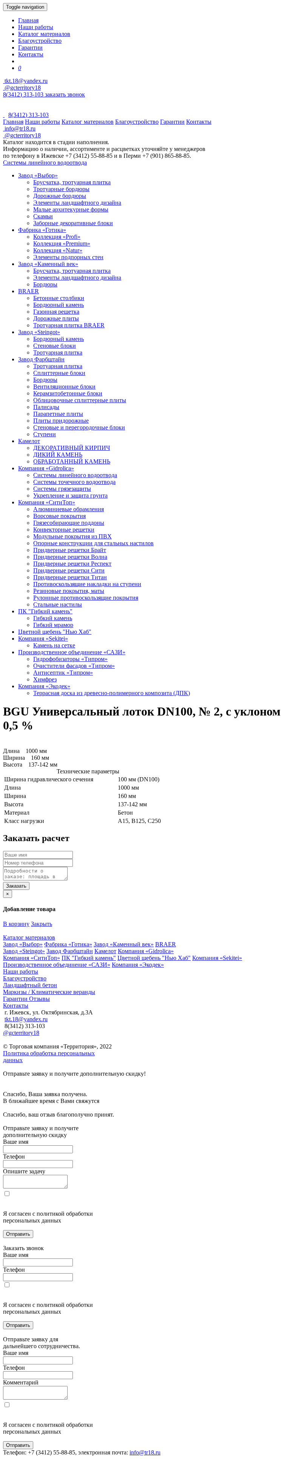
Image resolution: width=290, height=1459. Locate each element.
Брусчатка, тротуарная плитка (72, 182)
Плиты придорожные (61, 420)
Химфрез (45, 679)
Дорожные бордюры (59, 196)
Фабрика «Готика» (42, 230)
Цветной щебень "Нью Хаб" (54, 631)
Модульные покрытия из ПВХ (72, 536)
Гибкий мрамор (53, 625)
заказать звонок (65, 94)
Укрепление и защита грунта (70, 495)
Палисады (46, 407)
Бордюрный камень (58, 305)
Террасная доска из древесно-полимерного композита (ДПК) (111, 693)
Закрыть (41, 924)
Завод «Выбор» (38, 175)
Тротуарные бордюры (61, 189)
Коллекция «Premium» (61, 243)
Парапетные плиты (58, 414)
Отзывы (39, 998)
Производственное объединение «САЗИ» (71, 652)
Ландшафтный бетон (30, 985)
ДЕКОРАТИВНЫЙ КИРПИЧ (71, 448)
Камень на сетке (54, 645)
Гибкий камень (52, 618)
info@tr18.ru (145, 1452)
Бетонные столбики (58, 298)
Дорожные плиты (56, 318)
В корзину (16, 924)
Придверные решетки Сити (69, 570)
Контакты (30, 54)
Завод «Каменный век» (48, 264)
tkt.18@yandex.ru (26, 1019)
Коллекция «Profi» (56, 236)
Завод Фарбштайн (41, 359)
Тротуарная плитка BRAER (69, 325)
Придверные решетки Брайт (69, 550)
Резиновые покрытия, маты (68, 591)
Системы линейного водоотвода (45, 162)
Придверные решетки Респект (72, 563)
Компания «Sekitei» (43, 638)
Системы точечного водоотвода (74, 482)
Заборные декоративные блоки (73, 223)
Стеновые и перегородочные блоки (79, 427)
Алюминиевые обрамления (68, 509)
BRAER (28, 291)
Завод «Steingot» (39, 332)
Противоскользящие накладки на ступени (87, 584)
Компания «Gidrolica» (46, 468)
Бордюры (45, 284)
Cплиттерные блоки (59, 373)
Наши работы (35, 27)
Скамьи (43, 216)
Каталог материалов (44, 34)
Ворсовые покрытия (59, 516)
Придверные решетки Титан (70, 577)
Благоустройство (40, 40)
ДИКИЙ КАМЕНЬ (57, 454)
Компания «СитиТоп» (46, 502)
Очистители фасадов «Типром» (74, 666)
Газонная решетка (56, 311)
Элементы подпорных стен (68, 257)
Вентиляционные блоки (64, 386)
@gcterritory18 (22, 87)
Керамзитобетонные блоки (67, 393)
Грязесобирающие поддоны (68, 523)
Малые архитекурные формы (70, 209)
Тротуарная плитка (57, 352)
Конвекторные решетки (63, 529)
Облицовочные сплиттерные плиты (79, 400)
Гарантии (30, 47)
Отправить (18, 1234)
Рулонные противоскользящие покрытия (85, 597)
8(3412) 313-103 (24, 94)
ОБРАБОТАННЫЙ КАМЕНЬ (71, 461)
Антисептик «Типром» (63, 672)
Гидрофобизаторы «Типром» (70, 659)
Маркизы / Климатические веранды (49, 992)
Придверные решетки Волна (70, 557)
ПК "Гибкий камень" (45, 611)
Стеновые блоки (54, 345)
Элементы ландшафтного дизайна (77, 202)
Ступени (44, 434)
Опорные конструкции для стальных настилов (93, 543)
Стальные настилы (57, 604)
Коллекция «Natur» (57, 250)
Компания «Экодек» (44, 686)
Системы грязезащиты (62, 488)
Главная (28, 20)
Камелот (29, 441)
